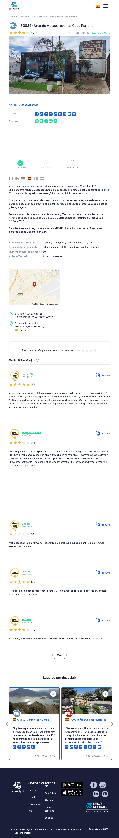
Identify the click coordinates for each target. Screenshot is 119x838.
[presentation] (13, 65)
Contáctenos (51, 793)
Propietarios (34, 804)
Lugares (23, 16)
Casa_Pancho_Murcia (101, 33)
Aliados (48, 800)
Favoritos (46, 168)
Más (59, 655)
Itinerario (20, 168)
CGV (47, 829)
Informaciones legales (22, 829)
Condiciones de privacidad (67, 829)
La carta (32, 797)
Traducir (105, 375)
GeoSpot (49, 817)
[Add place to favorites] (53, 694)
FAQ (30, 810)
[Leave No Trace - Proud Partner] (97, 807)
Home (12, 16)
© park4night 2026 (98, 829)
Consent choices (22, 833)
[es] (98, 6)
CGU (39, 829)
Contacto (72, 168)
